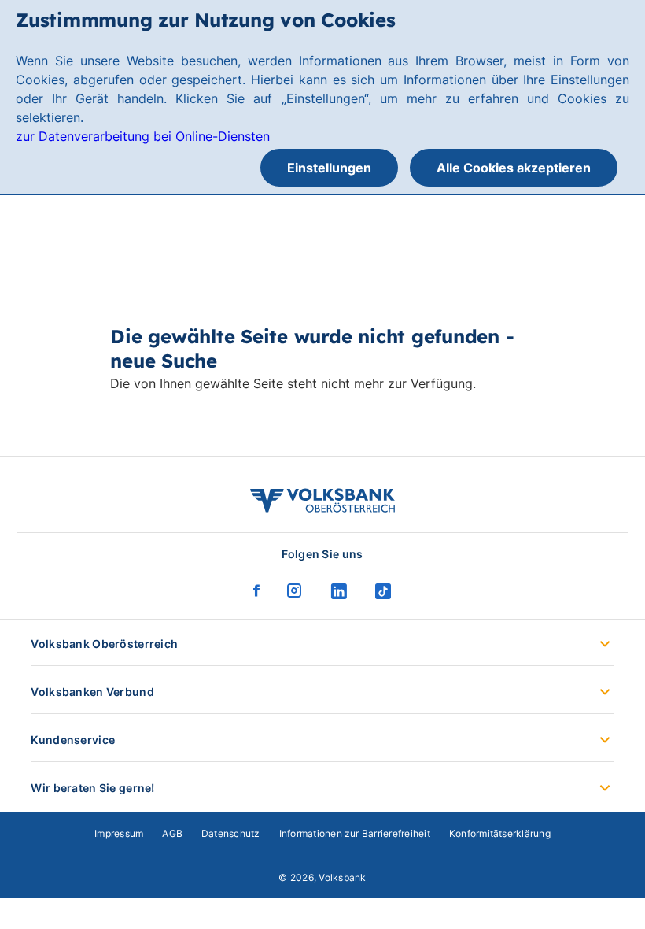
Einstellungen (329, 168)
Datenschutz (230, 833)
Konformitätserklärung (500, 833)
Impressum (118, 833)
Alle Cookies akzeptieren (514, 168)
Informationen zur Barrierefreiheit (354, 833)
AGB (172, 833)
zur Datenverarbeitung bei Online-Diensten (143, 136)
